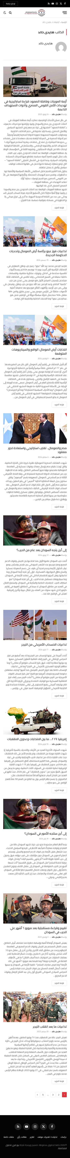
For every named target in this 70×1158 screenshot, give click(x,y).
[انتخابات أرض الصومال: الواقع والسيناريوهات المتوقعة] (35, 330)
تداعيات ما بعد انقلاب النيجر (50, 1026)
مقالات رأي (22, 1137)
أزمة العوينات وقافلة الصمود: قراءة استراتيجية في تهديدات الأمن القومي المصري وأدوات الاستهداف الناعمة (35, 105)
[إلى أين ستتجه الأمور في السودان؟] (35, 814)
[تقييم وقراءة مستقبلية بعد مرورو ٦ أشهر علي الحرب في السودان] (35, 908)
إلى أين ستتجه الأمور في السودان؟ (45, 833)
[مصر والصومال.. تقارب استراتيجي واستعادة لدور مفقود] (35, 428)
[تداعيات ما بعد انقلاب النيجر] (35, 1007)
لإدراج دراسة (10, 3)
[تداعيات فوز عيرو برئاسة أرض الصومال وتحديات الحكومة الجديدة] (35, 231)
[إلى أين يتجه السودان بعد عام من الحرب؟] (35, 530)
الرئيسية (64, 22)
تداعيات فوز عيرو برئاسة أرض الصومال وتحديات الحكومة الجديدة (38, 253)
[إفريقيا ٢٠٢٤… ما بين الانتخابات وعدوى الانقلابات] (35, 719)
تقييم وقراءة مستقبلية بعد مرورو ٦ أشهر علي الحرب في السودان (38, 930)
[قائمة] (65, 12)
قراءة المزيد (59, 207)
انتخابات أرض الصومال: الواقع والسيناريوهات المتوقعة (39, 351)
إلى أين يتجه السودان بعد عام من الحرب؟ (42, 550)
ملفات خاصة (9, 1137)
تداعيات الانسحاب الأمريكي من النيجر (44, 644)
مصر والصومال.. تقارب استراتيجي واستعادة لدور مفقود (37, 450)
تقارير (32, 1137)
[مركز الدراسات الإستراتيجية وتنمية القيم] (35, 12)
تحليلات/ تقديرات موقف (47, 1137)
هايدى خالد (46, 43)
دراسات (63, 1137)
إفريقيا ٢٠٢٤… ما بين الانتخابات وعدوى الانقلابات (37, 739)
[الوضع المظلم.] (5, 12)
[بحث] (10, 12)
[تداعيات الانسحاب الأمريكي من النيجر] (35, 625)
